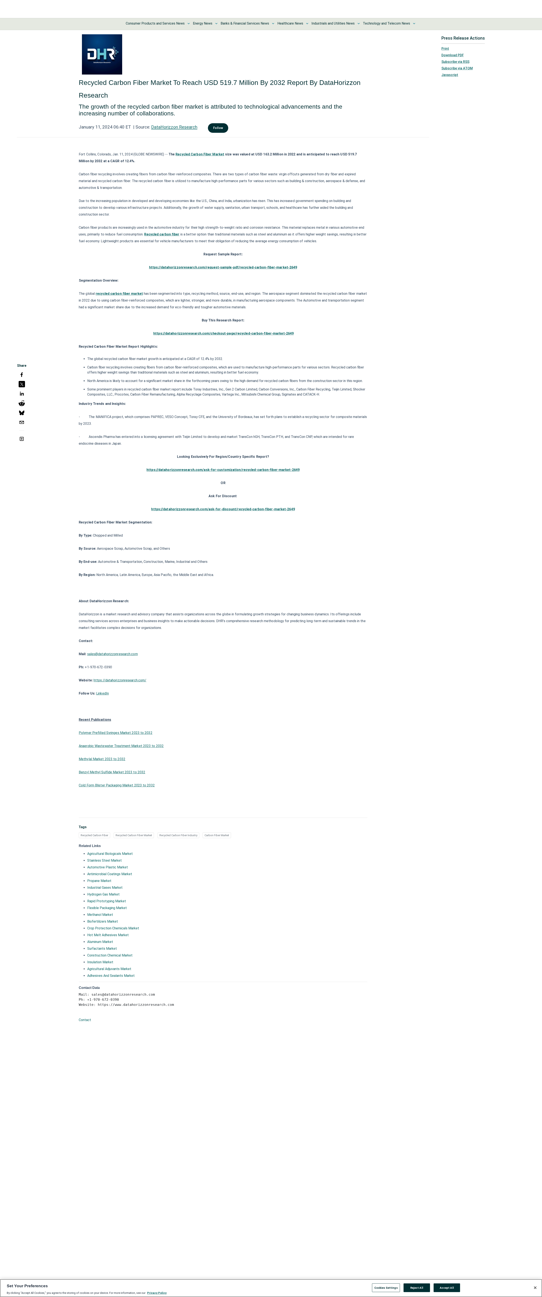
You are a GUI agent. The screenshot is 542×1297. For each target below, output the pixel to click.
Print (445, 49)
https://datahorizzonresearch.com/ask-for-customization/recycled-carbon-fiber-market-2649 (223, 470)
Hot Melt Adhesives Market (108, 935)
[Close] (535, 1287)
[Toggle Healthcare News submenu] (307, 23)
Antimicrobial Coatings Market (109, 874)
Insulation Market (100, 962)
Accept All (447, 1287)
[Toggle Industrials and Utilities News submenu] (359, 23)
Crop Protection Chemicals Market (113, 928)
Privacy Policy (157, 1292)
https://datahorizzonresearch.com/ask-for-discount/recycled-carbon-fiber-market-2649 (223, 509)
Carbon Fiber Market (217, 835)
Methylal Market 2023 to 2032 (102, 759)
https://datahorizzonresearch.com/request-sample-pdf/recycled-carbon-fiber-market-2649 (223, 267)
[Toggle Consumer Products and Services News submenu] (189, 23)
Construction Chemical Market (110, 955)
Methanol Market (100, 915)
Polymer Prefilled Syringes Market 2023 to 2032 (115, 733)
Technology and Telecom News (386, 23)
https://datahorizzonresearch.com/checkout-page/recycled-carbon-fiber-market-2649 (223, 333)
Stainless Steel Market (104, 860)
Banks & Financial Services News (245, 23)
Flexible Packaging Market (107, 908)
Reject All (416, 1287)
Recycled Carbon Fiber (94, 835)
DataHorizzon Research (174, 127)
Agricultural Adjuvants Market (109, 969)
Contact (85, 1020)
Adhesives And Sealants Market (111, 976)
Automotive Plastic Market (107, 867)
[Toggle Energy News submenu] (216, 23)
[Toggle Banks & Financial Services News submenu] (273, 23)
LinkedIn (102, 693)
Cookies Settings (386, 1287)
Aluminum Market (100, 942)
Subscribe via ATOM (457, 68)
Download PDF (452, 55)
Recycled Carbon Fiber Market (200, 154)
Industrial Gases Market (105, 888)
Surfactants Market (102, 949)
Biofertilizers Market (102, 921)
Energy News (202, 23)
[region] (271, 1288)
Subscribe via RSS (455, 62)
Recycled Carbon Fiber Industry (178, 835)
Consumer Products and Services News (155, 23)
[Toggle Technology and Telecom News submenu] (414, 23)
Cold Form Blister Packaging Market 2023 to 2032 (117, 785)
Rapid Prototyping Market (106, 901)
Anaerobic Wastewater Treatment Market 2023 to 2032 (121, 746)
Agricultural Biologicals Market (110, 854)
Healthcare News (290, 23)
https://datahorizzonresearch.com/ (120, 680)
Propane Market (99, 881)
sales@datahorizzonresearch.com (112, 654)
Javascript (449, 75)
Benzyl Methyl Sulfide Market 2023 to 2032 (112, 772)
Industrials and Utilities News (333, 23)
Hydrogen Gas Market (103, 894)
